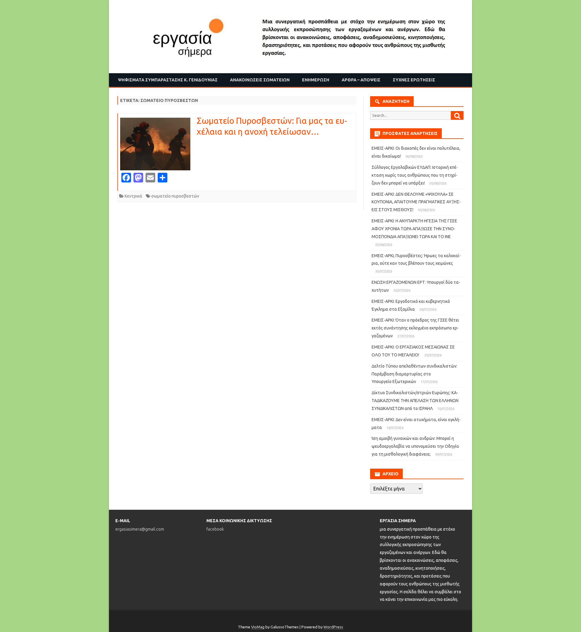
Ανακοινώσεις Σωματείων (260, 79)
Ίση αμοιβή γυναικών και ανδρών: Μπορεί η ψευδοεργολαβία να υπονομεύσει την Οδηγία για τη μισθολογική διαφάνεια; (415, 446)
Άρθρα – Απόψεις (361, 79)
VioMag (257, 627)
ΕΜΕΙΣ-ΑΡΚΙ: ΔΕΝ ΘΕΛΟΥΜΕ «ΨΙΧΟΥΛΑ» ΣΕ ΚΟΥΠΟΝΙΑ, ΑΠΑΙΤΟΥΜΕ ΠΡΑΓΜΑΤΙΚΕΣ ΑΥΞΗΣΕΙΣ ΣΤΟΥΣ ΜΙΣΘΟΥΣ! (416, 202)
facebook (215, 529)
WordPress (333, 627)
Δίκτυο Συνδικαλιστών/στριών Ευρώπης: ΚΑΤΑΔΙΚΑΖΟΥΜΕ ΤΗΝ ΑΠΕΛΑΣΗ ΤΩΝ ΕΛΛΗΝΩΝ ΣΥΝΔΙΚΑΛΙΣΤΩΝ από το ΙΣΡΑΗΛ (415, 400)
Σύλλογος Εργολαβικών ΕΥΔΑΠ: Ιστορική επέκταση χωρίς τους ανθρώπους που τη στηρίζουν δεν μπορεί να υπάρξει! (415, 175)
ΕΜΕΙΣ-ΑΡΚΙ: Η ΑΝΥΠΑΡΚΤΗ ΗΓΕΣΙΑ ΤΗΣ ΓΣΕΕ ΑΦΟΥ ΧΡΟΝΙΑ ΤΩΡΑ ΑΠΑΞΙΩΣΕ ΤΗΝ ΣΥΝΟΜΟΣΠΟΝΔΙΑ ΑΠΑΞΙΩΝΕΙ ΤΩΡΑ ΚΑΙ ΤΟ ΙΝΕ (414, 228)
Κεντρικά (133, 196)
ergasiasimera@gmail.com (139, 529)
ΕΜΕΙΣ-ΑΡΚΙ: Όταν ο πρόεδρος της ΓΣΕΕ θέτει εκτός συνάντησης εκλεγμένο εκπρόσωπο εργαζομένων (415, 328)
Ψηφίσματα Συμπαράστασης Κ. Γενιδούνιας (168, 79)
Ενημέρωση (315, 79)
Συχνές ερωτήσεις (414, 79)
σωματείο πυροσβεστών (175, 196)
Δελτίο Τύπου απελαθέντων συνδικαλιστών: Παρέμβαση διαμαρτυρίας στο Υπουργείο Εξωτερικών (414, 374)
